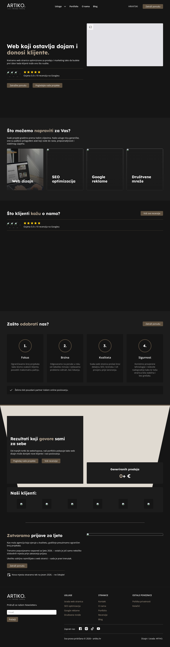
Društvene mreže (141, 179)
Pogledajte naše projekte (48, 85)
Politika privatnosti (141, 601)
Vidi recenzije (51, 461)
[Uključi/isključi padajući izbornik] (65, 6)
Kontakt (102, 601)
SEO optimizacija (63, 179)
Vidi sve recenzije (152, 213)
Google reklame (99, 179)
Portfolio (74, 6)
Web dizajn (22, 181)
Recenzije (102, 614)
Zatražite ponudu (18, 85)
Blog (95, 6)
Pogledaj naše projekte (24, 461)
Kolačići (136, 606)
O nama (86, 6)
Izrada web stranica (73, 601)
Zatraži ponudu (153, 6)
